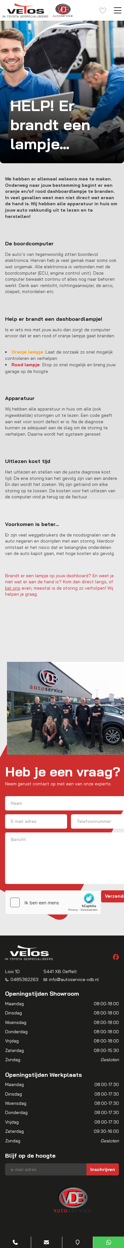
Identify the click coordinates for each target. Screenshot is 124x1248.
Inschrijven (102, 1169)
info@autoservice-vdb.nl (74, 979)
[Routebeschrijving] (77, 1242)
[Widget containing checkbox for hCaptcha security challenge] (53, 902)
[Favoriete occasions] (102, 10)
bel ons (12, 588)
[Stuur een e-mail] (46, 1242)
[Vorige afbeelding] (15, 1199)
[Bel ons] (15, 1242)
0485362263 (24, 979)
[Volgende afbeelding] (108, 1199)
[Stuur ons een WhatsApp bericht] (108, 1242)
